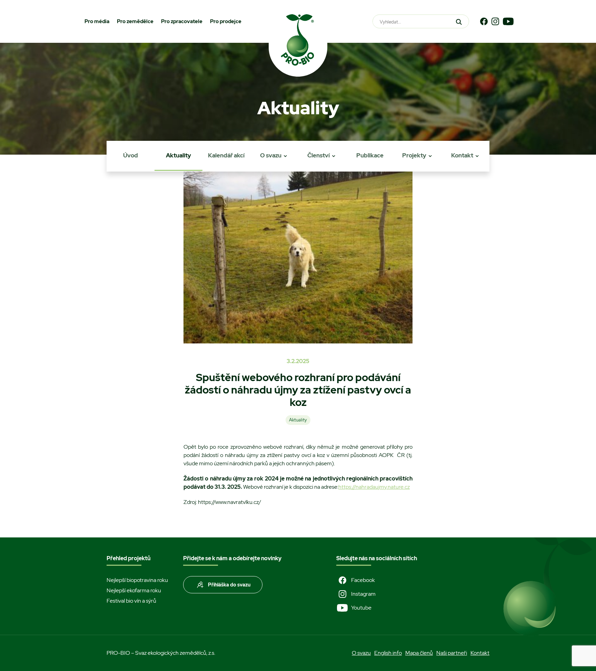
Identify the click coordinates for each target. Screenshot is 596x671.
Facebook (363, 580)
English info (388, 653)
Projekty (414, 155)
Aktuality (178, 155)
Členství (318, 155)
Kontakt (462, 155)
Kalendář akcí (226, 155)
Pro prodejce (225, 21)
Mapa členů (419, 653)
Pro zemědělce (135, 21)
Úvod (130, 155)
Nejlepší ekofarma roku (134, 590)
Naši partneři (451, 653)
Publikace (370, 155)
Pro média (97, 21)
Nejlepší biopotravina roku (137, 580)
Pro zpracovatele (181, 21)
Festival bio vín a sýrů (131, 600)
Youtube (361, 607)
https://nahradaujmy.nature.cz (374, 486)
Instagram (363, 593)
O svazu (270, 155)
